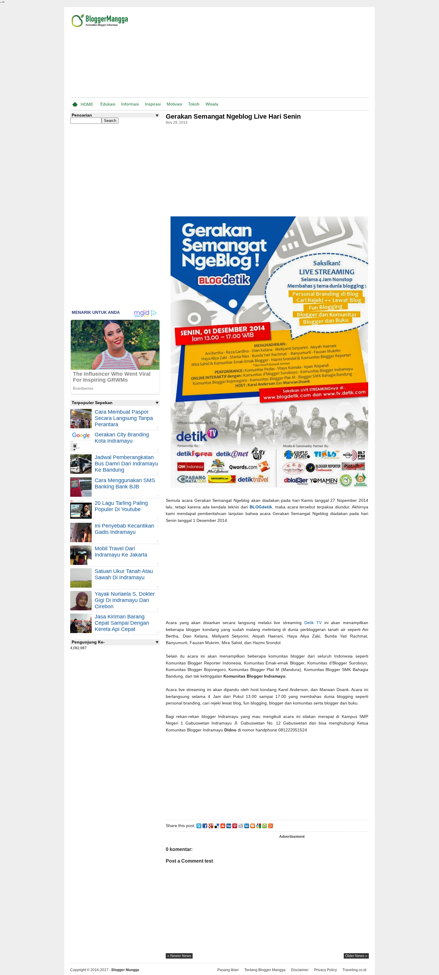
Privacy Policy (325, 970)
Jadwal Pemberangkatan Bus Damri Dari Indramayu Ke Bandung (126, 463)
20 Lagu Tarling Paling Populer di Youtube (121, 506)
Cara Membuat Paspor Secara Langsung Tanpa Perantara (124, 418)
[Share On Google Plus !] (210, 825)
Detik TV (313, 622)
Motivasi (174, 104)
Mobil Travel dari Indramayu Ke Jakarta (121, 551)
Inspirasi (153, 104)
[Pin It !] (234, 825)
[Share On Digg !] (228, 825)
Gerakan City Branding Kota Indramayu (122, 438)
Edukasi (107, 104)
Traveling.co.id (354, 970)
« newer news (179, 956)
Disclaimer (299, 970)
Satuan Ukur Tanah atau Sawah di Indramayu (124, 574)
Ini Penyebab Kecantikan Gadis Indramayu (124, 529)
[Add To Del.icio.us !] (216, 825)
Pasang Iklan (228, 970)
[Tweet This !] (199, 825)
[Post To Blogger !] (252, 825)
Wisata (211, 104)
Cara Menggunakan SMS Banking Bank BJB (125, 483)
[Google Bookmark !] (258, 825)
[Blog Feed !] (270, 825)
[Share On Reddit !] (240, 825)
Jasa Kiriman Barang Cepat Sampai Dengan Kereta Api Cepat (122, 623)
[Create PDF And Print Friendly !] (264, 825)
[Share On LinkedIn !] (246, 825)
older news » (356, 956)
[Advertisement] (299, 53)
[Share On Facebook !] (204, 825)
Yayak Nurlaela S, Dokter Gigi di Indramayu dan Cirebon (125, 600)
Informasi (130, 104)
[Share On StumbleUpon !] (222, 825)
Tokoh (193, 104)
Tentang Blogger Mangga (264, 970)
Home (87, 104)
